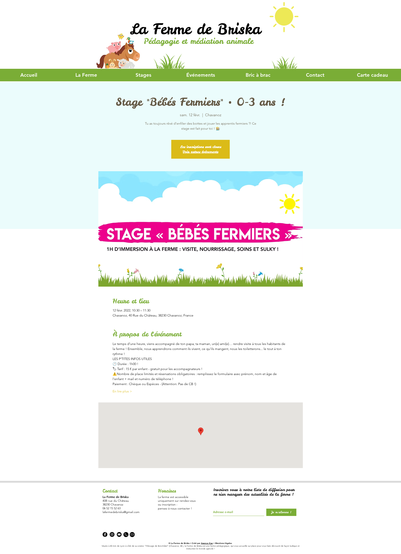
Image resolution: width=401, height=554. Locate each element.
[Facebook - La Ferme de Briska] (105, 534)
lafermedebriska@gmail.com (121, 512)
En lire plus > (122, 391)
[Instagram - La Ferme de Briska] (112, 534)
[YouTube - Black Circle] (119, 534)
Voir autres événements (200, 151)
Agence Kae (207, 543)
